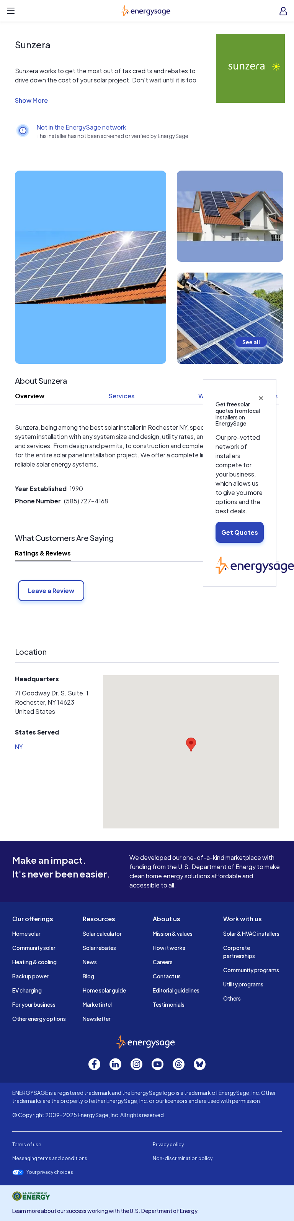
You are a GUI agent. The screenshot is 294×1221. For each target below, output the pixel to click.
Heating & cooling (34, 961)
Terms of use (26, 1144)
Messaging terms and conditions (49, 1158)
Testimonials (169, 1004)
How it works (169, 947)
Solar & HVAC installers (251, 933)
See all (251, 342)
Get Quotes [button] (239, 532)
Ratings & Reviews (43, 553)
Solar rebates (99, 947)
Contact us (167, 976)
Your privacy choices (49, 1172)
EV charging (27, 990)
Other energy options (39, 1018)
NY (19, 747)
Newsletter (97, 1018)
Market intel (97, 1004)
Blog (88, 976)
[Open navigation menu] (10, 10)
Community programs (251, 969)
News (90, 961)
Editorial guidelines (176, 990)
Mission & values (173, 933)
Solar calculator (102, 933)
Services (121, 396)
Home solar (26, 933)
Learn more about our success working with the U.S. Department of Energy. (105, 1210)
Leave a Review (51, 591)
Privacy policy (168, 1144)
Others (232, 998)
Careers (163, 961)
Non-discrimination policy (182, 1158)
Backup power (30, 976)
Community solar (34, 947)
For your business (34, 1004)
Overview (29, 396)
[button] (112, 100)
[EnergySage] (255, 564)
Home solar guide (104, 990)
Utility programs (243, 984)
